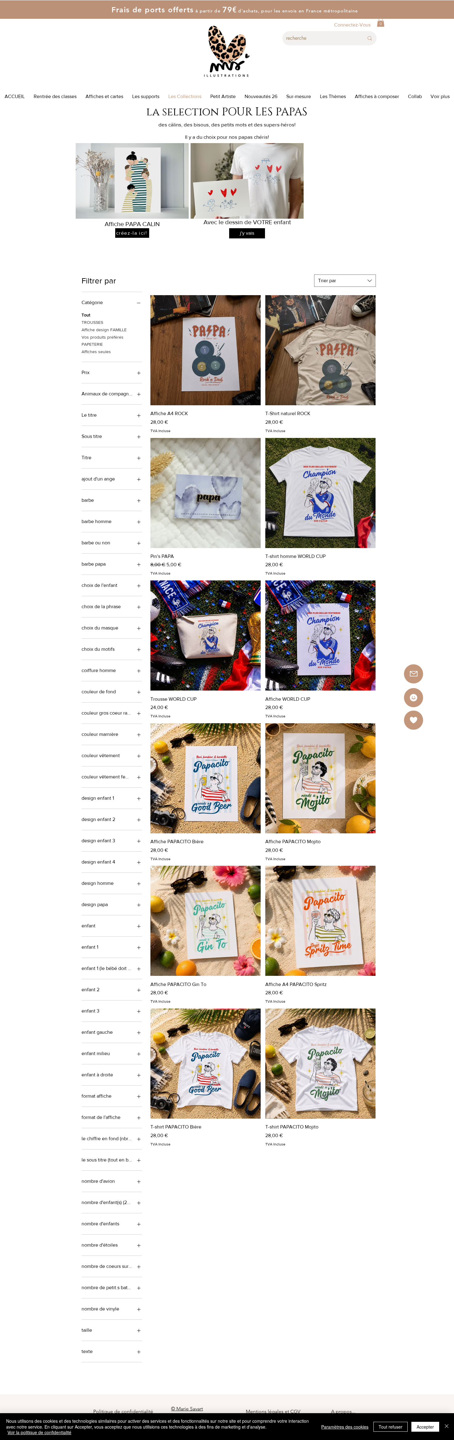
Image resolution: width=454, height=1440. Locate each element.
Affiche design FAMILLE (104, 329)
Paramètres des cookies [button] (344, 1427)
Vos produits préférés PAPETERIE (103, 341)
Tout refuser (390, 1427)
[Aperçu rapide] (205, 350)
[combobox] (345, 280)
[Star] (413, 697)
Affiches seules (96, 351)
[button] (381, 22)
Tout (86, 314)
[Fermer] (446, 1426)
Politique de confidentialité (123, 1411)
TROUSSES (92, 322)
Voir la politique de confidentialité (39, 1432)
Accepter (425, 1427)
